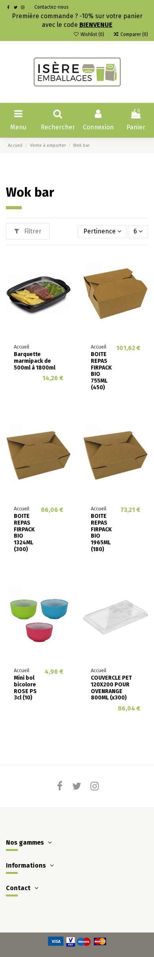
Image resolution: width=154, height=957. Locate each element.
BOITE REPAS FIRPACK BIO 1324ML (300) (24, 533)
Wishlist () (92, 34)
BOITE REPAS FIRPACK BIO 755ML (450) (101, 371)
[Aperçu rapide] (64, 293)
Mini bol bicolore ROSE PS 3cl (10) (25, 688)
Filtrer (32, 231)
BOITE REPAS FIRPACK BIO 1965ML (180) (101, 533)
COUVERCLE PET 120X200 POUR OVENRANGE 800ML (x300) (111, 688)
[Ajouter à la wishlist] (64, 264)
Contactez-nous (51, 7)
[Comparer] (64, 279)
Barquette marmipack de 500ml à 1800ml (34, 361)
